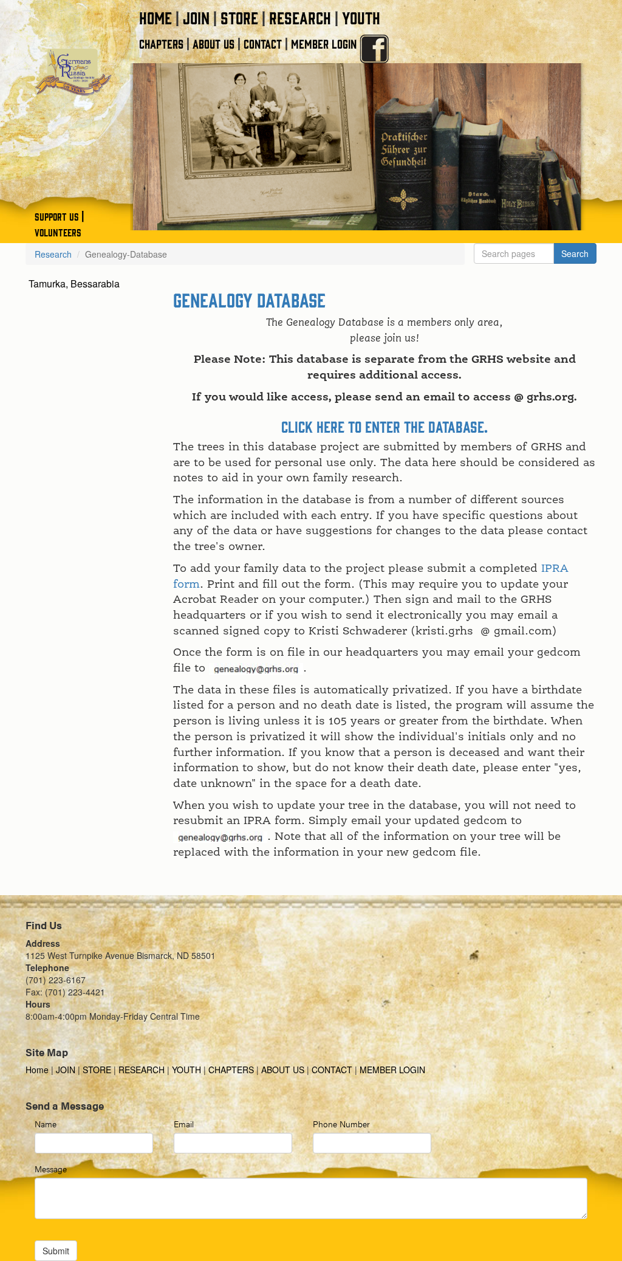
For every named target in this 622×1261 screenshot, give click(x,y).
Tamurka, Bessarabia (74, 283)
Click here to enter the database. (384, 426)
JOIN (196, 17)
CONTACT (263, 43)
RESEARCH (300, 17)
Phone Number (341, 1124)
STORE (239, 17)
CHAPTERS (161, 43)
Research (53, 254)
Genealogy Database (249, 299)
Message (51, 1169)
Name (45, 1124)
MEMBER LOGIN (324, 43)
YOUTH (361, 17)
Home (38, 1069)
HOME (155, 17)
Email (184, 1124)
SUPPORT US (57, 216)
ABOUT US (213, 43)
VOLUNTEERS (58, 232)
